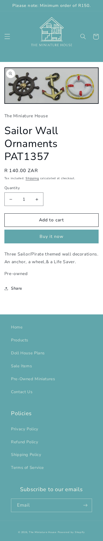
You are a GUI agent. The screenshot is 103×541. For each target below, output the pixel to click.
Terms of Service (27, 467)
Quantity (12, 188)
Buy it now (52, 236)
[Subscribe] (85, 505)
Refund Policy (24, 442)
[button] (7, 36)
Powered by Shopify (71, 532)
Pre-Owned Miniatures (33, 379)
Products (19, 340)
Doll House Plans (28, 353)
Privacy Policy (24, 429)
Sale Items (21, 366)
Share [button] (16, 288)
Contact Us (21, 392)
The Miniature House (43, 532)
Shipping (32, 178)
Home (17, 327)
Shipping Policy (26, 454)
